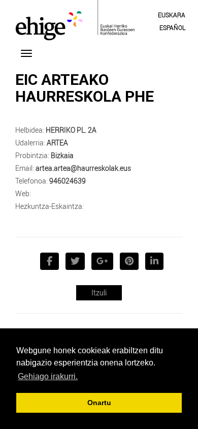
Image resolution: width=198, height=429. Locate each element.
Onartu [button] (99, 403)
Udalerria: (30, 142)
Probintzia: (32, 155)
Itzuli (99, 292)
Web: (23, 193)
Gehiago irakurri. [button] (48, 376)
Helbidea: (29, 130)
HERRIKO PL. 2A (71, 130)
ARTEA (57, 142)
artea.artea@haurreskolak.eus (83, 168)
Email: (24, 168)
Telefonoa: (31, 181)
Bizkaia (62, 155)
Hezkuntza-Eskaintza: (49, 206)
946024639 (67, 181)
